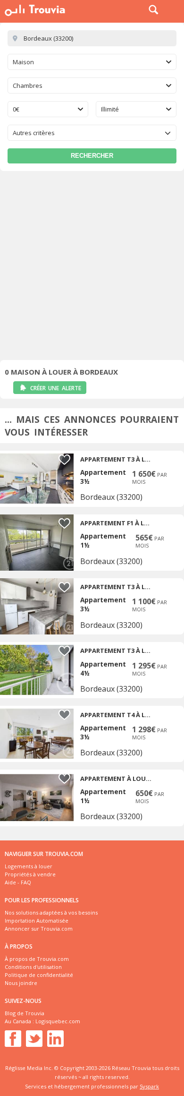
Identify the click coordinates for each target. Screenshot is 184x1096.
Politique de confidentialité (39, 974)
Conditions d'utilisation (33, 966)
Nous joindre (21, 982)
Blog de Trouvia (24, 1013)
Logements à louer (28, 866)
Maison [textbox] (23, 62)
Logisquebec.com (57, 1021)
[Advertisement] (92, 268)
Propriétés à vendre (30, 874)
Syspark (149, 1086)
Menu (174, 9)
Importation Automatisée (36, 920)
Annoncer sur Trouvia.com (39, 928)
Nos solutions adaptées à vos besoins (51, 912)
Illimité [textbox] (110, 109)
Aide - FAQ (18, 882)
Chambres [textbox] (27, 85)
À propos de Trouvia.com (37, 958)
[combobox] (92, 62)
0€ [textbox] (16, 109)
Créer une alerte (55, 388)
